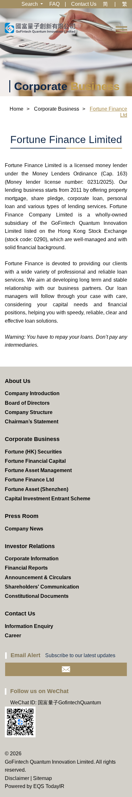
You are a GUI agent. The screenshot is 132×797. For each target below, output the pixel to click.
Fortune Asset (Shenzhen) (36, 489)
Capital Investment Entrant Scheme (47, 498)
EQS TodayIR (48, 786)
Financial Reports (26, 568)
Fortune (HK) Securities (33, 451)
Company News (24, 528)
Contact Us (83, 4)
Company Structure (29, 412)
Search (30, 4)
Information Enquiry (29, 626)
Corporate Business (56, 109)
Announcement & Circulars (38, 577)
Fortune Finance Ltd (29, 479)
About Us (17, 381)
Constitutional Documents (37, 596)
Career (13, 635)
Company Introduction (32, 393)
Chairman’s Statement (31, 421)
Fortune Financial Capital (35, 461)
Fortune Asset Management (38, 470)
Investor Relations (30, 546)
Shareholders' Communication (42, 586)
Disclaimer (17, 778)
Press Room (21, 516)
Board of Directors (27, 403)
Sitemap (42, 778)
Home (16, 109)
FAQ (54, 4)
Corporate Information (32, 558)
